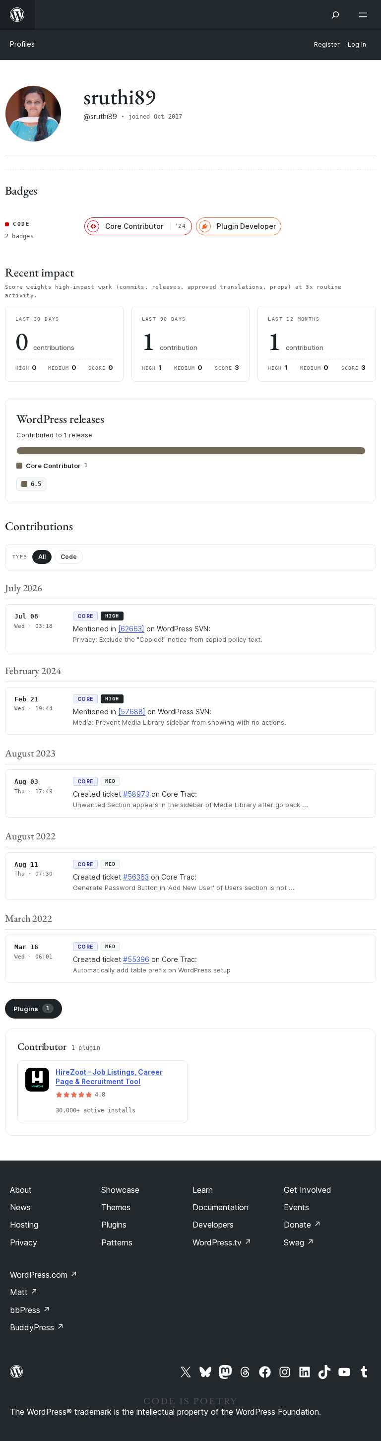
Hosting (24, 1225)
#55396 (136, 959)
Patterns (116, 1242)
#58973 (136, 794)
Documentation (220, 1207)
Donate (302, 1225)
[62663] (131, 628)
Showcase (120, 1190)
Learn (202, 1190)
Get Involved (307, 1190)
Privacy (23, 1242)
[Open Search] (335, 15)
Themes (115, 1207)
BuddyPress (37, 1327)
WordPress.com (43, 1275)
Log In (357, 44)
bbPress (30, 1310)
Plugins (31, 1009)
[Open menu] (365, 15)
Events (296, 1207)
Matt (24, 1292)
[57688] (131, 711)
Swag (299, 1242)
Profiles (22, 44)
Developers (213, 1225)
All (42, 556)
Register (327, 44)
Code (69, 556)
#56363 (136, 877)
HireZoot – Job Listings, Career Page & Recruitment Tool (109, 1077)
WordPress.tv (222, 1242)
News (20, 1207)
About (21, 1190)
